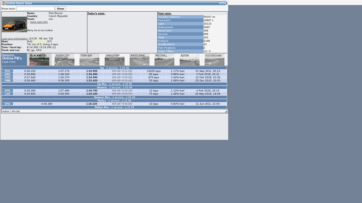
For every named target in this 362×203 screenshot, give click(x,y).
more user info (39, 21)
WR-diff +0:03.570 (122, 94)
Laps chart (8, 61)
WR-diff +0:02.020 (122, 77)
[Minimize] (220, 3)
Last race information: (15, 38)
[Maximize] (223, 3)
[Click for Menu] (3, 3)
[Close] (225, 3)
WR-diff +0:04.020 (122, 74)
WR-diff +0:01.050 (122, 71)
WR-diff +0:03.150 (122, 90)
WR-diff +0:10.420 (122, 80)
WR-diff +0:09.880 (122, 104)
